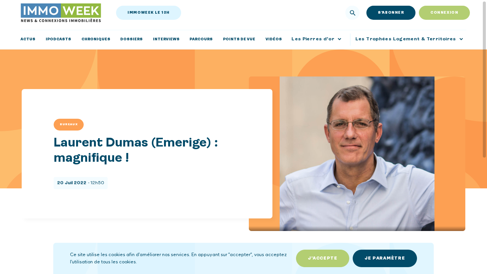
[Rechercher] (353, 13)
